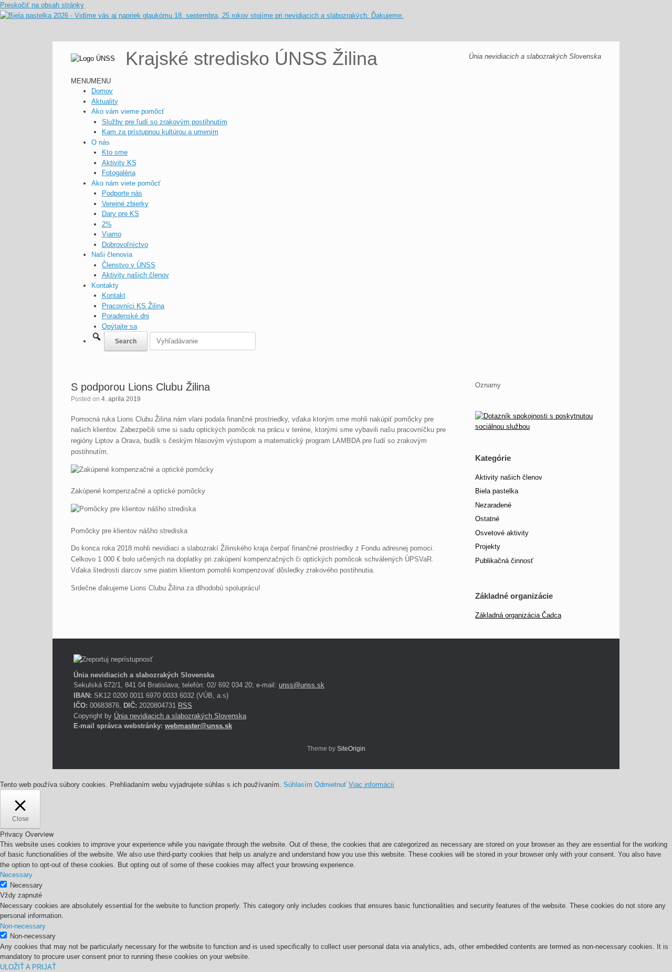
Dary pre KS (120, 214)
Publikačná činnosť (504, 561)
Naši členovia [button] (111, 254)
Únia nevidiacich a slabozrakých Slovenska (180, 716)
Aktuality (104, 101)
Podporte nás (122, 193)
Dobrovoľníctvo (125, 245)
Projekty (487, 546)
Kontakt (113, 295)
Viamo (111, 234)
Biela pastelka (496, 491)
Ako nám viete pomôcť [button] (126, 183)
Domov (102, 91)
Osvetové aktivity (502, 533)
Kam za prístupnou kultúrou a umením (160, 132)
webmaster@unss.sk (198, 726)
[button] (91, 81)
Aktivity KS (119, 163)
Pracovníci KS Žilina (133, 306)
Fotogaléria (118, 173)
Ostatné (487, 519)
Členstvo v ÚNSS (128, 265)
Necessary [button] (16, 875)
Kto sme (115, 152)
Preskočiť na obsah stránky (42, 5)
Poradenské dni (125, 316)
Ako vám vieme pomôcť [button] (127, 111)
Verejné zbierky (125, 204)
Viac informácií (371, 785)
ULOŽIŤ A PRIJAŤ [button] (28, 967)
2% (107, 224)
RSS (185, 705)
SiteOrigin (351, 749)
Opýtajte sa (119, 326)
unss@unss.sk (301, 685)
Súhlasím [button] (298, 785)
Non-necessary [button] (23, 926)
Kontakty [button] (105, 285)
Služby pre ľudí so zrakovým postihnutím (164, 122)
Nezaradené (493, 505)
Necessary (26, 885)
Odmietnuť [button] (330, 785)
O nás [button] (100, 142)
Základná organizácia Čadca (518, 615)
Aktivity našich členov (135, 275)
